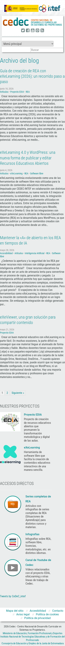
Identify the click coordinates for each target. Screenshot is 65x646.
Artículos (4, 91)
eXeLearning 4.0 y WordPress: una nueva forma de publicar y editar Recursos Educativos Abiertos (27, 158)
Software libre (36, 173)
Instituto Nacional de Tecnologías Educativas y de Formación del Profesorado (32, 638)
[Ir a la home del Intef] (49, 8)
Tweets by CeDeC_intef (13, 596)
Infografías (32, 534)
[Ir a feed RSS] (42, 31)
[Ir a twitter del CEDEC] (23, 31)
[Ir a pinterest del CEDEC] (37, 31)
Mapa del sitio (14, 610)
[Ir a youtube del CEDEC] (33, 31)
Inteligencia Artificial (34, 253)
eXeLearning (16, 173)
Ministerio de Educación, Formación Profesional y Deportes (32, 633)
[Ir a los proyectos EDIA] (10, 421)
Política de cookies (47, 614)
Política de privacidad (37, 618)
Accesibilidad (6, 253)
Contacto (57, 610)
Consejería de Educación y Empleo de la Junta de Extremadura (33, 643)
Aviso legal (23, 614)
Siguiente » (18, 392)
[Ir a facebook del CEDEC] (28, 31)
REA (28, 91)
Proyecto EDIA (17, 91)
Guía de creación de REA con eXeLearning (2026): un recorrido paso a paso (32, 76)
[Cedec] (32, 22)
